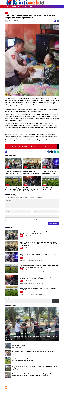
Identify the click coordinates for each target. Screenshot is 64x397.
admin (9, 20)
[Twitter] (51, 151)
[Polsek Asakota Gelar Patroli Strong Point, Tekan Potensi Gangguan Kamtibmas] (50, 163)
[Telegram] (54, 151)
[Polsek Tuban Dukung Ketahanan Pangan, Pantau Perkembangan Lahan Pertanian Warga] (50, 181)
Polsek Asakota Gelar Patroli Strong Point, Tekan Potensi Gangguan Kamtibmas (50, 171)
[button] (55, 2)
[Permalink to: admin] (6, 21)
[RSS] (6, 387)
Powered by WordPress (11, 393)
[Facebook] (48, 151)
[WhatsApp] (58, 151)
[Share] (58, 21)
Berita (6, 12)
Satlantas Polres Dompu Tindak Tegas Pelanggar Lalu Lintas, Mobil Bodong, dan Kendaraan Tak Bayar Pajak (35, 344)
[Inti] (24, 2)
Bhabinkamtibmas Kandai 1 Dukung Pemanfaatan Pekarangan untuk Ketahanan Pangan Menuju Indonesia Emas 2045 (35, 359)
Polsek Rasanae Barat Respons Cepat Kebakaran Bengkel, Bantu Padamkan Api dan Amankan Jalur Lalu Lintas (31, 189)
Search (7, 298)
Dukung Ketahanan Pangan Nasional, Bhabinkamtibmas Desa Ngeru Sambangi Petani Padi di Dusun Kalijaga (13, 189)
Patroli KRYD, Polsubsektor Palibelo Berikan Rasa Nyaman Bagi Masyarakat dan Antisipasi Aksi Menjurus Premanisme (34, 367)
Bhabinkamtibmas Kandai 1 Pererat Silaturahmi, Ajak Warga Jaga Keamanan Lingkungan (34, 352)
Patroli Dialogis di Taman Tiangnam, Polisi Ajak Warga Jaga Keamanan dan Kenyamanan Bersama (13, 171)
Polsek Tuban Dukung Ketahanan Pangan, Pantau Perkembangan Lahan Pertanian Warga (50, 189)
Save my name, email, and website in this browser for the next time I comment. (28, 220)
